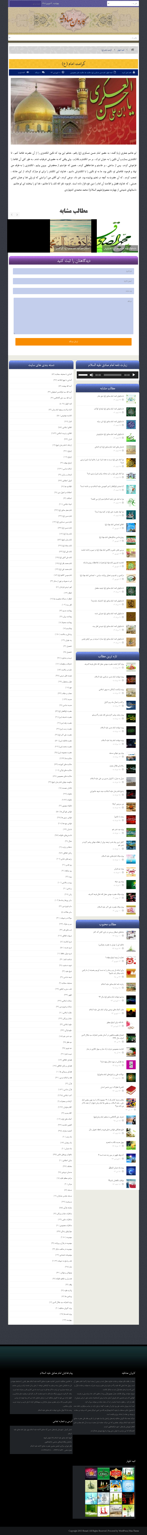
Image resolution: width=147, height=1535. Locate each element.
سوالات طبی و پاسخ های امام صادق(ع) (110, 1074)
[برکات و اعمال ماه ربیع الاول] (131, 705)
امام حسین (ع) (67, 528)
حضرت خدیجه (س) (65, 717)
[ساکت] (91, 375)
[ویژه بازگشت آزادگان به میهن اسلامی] (131, 692)
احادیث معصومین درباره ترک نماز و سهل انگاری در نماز (105, 1049)
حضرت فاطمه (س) (65, 740)
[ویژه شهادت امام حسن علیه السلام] (131, 730)
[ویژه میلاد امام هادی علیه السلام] (131, 859)
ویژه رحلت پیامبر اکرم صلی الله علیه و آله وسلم (108, 715)
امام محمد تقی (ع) (65, 569)
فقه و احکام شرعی (66, 1077)
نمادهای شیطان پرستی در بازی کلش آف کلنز (108, 932)
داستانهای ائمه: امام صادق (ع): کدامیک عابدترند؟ (107, 600)
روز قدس (69, 864)
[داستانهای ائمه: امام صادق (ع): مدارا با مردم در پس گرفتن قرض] (131, 642)
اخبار (70, 421)
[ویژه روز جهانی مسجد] (131, 756)
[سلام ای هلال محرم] (131, 768)
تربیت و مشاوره (66, 658)
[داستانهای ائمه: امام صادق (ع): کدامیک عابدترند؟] (131, 603)
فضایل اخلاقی (67, 1060)
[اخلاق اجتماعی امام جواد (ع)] (131, 527)
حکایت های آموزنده (65, 764)
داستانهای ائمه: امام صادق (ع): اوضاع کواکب (105, 248)
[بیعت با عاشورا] (131, 819)
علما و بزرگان (67, 1018)
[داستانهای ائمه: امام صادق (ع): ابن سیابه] (131, 424)
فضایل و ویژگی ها (66, 1071)
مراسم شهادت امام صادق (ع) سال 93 (111, 996)
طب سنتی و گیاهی (65, 989)
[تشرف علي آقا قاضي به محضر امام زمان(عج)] (131, 1119)
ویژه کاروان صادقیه (65, 1308)
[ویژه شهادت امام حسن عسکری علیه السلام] (131, 679)
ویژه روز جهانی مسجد (116, 753)
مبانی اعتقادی (67, 1160)
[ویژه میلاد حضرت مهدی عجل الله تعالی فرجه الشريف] (131, 897)
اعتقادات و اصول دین (65, 492)
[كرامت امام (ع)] (73, 111)
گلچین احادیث (67, 1125)
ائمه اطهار (120, 50)
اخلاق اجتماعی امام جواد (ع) (114, 524)
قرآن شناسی (68, 1089)
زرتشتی (69, 888)
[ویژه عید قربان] (131, 871)
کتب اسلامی (67, 1095)
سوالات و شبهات (66, 918)
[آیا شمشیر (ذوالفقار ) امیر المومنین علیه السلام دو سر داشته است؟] (131, 489)
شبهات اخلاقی (67, 935)
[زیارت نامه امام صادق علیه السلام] (131, 987)
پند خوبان (68, 640)
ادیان (70, 439)
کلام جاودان (67, 1107)
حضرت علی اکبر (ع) (65, 734)
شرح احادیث (68, 941)
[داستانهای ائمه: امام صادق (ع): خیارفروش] (131, 437)
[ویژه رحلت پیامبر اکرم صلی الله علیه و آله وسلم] (131, 717)
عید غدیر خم (67, 1036)
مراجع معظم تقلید (66, 1178)
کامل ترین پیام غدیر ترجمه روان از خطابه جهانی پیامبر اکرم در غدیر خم (103, 843)
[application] (107, 375)
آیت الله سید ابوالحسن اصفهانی (61, 392)
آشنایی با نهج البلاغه (65, 380)
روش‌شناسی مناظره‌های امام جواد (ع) (111, 537)
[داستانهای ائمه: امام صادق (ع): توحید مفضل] (131, 591)
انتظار (70, 593)
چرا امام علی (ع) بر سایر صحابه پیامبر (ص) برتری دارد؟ (105, 473)
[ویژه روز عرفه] (131, 884)
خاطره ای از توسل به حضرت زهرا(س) (111, 944)
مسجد (70, 1190)
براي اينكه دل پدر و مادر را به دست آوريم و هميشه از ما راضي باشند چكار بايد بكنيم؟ (103, 972)
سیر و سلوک (67, 924)
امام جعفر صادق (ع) (65, 510)
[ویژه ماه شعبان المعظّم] (131, 1170)
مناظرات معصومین (66, 1225)
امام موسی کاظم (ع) (65, 575)
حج (71, 687)
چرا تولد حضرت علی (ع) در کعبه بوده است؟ (109, 511)
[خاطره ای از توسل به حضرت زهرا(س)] (131, 947)
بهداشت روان (67, 616)
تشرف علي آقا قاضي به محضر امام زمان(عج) (109, 1117)
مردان (70, 1184)
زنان (70, 894)
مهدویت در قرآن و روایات (63, 1243)
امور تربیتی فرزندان (65, 587)
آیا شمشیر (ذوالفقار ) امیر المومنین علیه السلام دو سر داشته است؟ (102, 486)
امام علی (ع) (67, 551)
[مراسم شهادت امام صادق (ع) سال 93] (131, 999)
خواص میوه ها (67, 823)
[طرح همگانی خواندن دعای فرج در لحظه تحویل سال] (131, 1132)
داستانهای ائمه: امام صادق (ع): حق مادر (110, 396)
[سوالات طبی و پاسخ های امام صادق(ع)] (131, 1077)
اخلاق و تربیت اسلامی (64, 433)
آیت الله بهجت (67, 386)
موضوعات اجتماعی (66, 1255)
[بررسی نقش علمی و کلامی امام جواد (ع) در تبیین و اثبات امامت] (131, 553)
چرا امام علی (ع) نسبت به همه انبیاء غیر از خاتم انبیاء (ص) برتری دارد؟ (102, 461)
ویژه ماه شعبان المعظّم (116, 1167)
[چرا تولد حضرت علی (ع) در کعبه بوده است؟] (131, 514)
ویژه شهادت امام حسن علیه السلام (112, 727)
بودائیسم (69, 628)
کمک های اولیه (66, 1119)
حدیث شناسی (67, 705)
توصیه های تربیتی (66, 675)
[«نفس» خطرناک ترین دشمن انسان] (131, 1090)
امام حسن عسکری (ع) (98, 72)
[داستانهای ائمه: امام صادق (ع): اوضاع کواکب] (104, 239)
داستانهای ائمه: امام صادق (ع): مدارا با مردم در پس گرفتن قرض (103, 639)
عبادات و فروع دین (65, 1006)
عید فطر (69, 1042)
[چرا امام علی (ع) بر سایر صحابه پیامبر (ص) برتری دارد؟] (131, 476)
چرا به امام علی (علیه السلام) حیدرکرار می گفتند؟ (107, 499)
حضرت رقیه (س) (66, 723)
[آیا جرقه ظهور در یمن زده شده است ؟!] (131, 1158)
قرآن (70, 1083)
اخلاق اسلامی (67, 427)
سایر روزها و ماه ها (65, 900)
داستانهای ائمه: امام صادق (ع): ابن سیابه (110, 421)
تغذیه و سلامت (66, 669)
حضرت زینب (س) (66, 729)
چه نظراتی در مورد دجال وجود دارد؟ (112, 1061)
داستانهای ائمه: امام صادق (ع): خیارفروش (21, 248)
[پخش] (134, 375)
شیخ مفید (68, 971)
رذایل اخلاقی (67, 853)
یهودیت (69, 1320)
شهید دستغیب (67, 965)
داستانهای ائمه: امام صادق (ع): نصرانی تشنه (109, 613)
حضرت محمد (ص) (65, 746)
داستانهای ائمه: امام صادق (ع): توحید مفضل (109, 588)
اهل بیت (69, 604)
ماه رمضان (68, 1142)
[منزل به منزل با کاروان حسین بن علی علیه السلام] (131, 781)
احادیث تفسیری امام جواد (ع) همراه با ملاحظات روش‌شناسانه (103, 562)
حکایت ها (88, 72)
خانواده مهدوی (67, 805)
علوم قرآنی (68, 1030)
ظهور (70, 995)
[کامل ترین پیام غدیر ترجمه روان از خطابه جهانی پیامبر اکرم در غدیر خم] (131, 845)
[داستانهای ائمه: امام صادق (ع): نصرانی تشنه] (131, 616)
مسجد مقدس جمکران (64, 1196)
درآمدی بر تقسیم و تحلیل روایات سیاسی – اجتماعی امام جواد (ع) (102, 575)
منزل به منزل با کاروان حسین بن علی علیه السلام (107, 778)
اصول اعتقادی (67, 480)
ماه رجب (69, 1136)
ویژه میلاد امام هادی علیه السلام (113, 856)
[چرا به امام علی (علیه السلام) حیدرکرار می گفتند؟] (131, 502)
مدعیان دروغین (66, 1172)
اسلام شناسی (67, 468)
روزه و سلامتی (67, 882)
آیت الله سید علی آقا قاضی (63, 397)
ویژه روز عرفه (119, 881)
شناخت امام (68, 959)
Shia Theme (134, 1531)
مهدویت (69, 1237)
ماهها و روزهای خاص (64, 1154)
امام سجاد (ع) (67, 545)
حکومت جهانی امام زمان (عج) (62, 782)
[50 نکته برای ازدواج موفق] (131, 1025)
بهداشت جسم (67, 610)
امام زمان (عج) (67, 539)
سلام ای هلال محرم (117, 765)
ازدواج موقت (68, 462)
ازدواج (70, 451)
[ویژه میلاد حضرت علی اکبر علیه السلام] (131, 910)
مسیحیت (69, 1201)
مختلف (69, 1166)
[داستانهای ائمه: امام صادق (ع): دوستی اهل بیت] (131, 629)
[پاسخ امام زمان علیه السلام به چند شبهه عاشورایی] (131, 794)
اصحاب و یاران (67, 474)
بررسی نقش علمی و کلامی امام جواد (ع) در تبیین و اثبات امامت (102, 550)
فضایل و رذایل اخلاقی (64, 1065)
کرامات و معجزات (66, 1101)
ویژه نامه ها (68, 1314)
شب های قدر (67, 929)
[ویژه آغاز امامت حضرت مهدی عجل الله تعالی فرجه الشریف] (131, 667)
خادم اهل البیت (126, 72)
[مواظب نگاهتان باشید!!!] (131, 1183)
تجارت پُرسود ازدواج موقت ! (114, 957)
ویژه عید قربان (119, 868)
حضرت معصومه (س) (65, 752)
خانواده (69, 794)
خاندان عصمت (67, 788)
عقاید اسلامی (67, 1012)
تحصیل (69, 646)
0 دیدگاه (38, 72)
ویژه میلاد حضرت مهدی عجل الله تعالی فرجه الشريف (106, 894)
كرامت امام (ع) (73, 64)
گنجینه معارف (67, 1130)
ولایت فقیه (68, 1290)
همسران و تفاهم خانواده (64, 1278)
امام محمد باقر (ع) (66, 563)
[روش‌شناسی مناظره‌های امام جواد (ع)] (131, 540)
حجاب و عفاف (67, 693)
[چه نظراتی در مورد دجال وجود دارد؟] (131, 1064)
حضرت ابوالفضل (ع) (65, 711)
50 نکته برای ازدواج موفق (115, 1022)
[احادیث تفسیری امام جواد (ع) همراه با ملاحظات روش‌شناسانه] (131, 565)
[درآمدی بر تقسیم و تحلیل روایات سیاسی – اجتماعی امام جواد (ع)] (131, 578)
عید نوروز (69, 1048)
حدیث (70, 699)
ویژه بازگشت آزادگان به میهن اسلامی (111, 689)
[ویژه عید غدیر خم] (131, 832)
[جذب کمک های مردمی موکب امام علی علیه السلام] (131, 1012)
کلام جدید (68, 1113)
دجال (70, 841)
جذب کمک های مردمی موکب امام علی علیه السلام (106, 1009)
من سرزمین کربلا (118, 804)
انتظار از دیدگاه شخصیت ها (62, 598)
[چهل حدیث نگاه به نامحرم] (131, 1145)
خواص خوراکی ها (66, 811)
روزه (70, 876)
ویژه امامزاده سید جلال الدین (62, 1302)
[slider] (84, 374)
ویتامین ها (68, 1296)
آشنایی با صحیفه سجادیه (63, 374)
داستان (69, 829)
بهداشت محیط (67, 622)
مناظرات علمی (67, 1219)
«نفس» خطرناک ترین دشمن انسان (112, 1087)
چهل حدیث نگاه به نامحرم (115, 1142)
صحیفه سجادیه (66, 983)
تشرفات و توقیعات (66, 663)
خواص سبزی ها (66, 817)
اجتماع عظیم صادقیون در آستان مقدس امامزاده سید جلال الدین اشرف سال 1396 (102, 1036)
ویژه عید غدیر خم (118, 829)
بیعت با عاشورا (119, 816)
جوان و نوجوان (67, 681)
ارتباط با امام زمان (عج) (64, 445)
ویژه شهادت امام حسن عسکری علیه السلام (109, 676)
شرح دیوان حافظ (66, 953)
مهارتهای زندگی (66, 1231)
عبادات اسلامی (67, 1000)
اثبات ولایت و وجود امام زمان (62, 409)
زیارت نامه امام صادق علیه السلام (112, 984)
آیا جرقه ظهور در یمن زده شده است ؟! (111, 1155)
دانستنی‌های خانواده (65, 835)
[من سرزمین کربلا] (131, 807)
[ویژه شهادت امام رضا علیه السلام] (131, 743)
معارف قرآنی (67, 1207)
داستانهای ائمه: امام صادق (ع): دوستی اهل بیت (108, 626)
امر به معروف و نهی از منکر (63, 581)
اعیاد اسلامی (67, 504)
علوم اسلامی (67, 1024)
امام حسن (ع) (67, 516)
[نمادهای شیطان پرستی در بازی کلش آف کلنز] (131, 935)
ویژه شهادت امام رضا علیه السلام (112, 740)
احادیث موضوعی (66, 415)
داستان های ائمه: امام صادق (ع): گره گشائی (109, 447)
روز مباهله (68, 870)
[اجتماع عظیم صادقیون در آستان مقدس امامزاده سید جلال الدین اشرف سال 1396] (131, 1038)
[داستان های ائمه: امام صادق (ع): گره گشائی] (131, 450)
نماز (70, 1266)
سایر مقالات (68, 912)
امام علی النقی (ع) (66, 557)
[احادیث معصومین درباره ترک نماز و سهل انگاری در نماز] (131, 1052)
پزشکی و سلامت (66, 634)
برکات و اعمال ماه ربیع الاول (114, 702)
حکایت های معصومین (77, 72)
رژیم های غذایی (66, 859)
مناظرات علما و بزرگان (64, 1213)
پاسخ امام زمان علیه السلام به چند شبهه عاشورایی (107, 791)
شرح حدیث (68, 947)
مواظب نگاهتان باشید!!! (116, 1180)
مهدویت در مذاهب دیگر (64, 1249)
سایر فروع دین (67, 906)
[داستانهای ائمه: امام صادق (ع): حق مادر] (131, 399)
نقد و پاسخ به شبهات (65, 1261)
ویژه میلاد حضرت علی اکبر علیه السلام (111, 907)
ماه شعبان (68, 1148)
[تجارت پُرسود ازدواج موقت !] (131, 960)
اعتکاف (69, 498)
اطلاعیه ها (68, 486)
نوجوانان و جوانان (66, 1272)
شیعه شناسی (67, 977)
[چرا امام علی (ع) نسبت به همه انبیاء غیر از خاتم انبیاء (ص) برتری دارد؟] (131, 462)
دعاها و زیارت (67, 847)
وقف (70, 1284)
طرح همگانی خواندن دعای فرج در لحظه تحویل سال (106, 1129)
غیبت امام (68, 1054)
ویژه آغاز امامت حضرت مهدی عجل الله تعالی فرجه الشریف (104, 664)
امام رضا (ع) (67, 533)
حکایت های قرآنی (66, 770)
